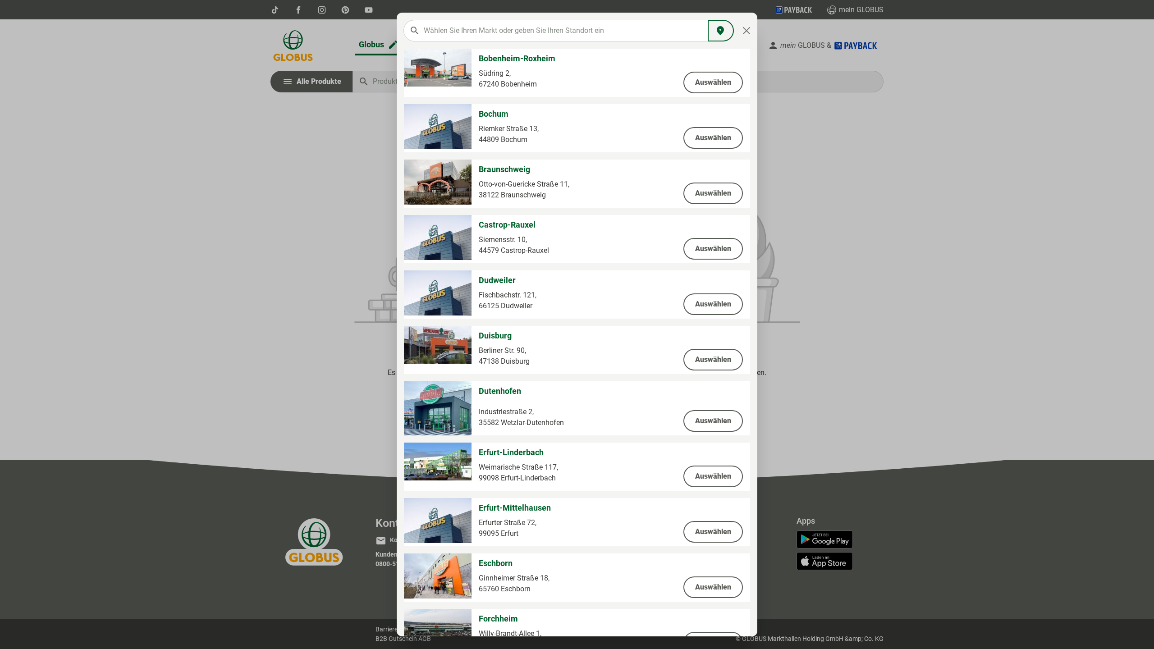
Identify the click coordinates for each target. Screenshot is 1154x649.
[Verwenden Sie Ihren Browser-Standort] (721, 30)
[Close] (746, 31)
